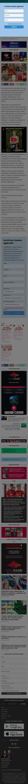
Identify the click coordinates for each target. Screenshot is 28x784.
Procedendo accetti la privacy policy (15, 24)
